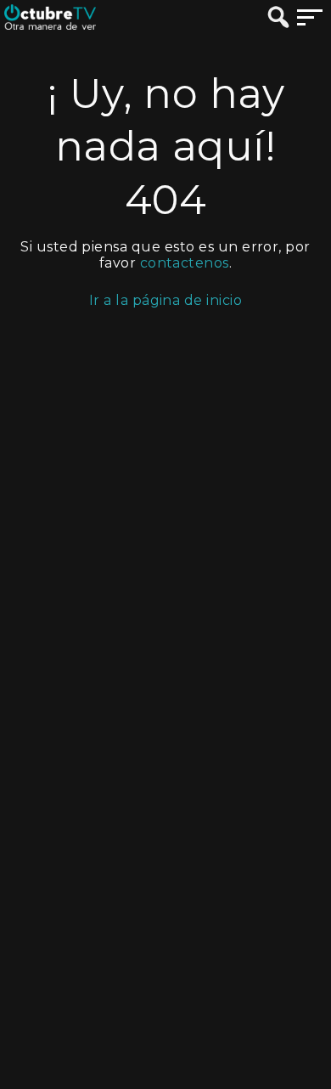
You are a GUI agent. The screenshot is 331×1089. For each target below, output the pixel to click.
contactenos (184, 263)
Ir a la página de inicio (166, 300)
